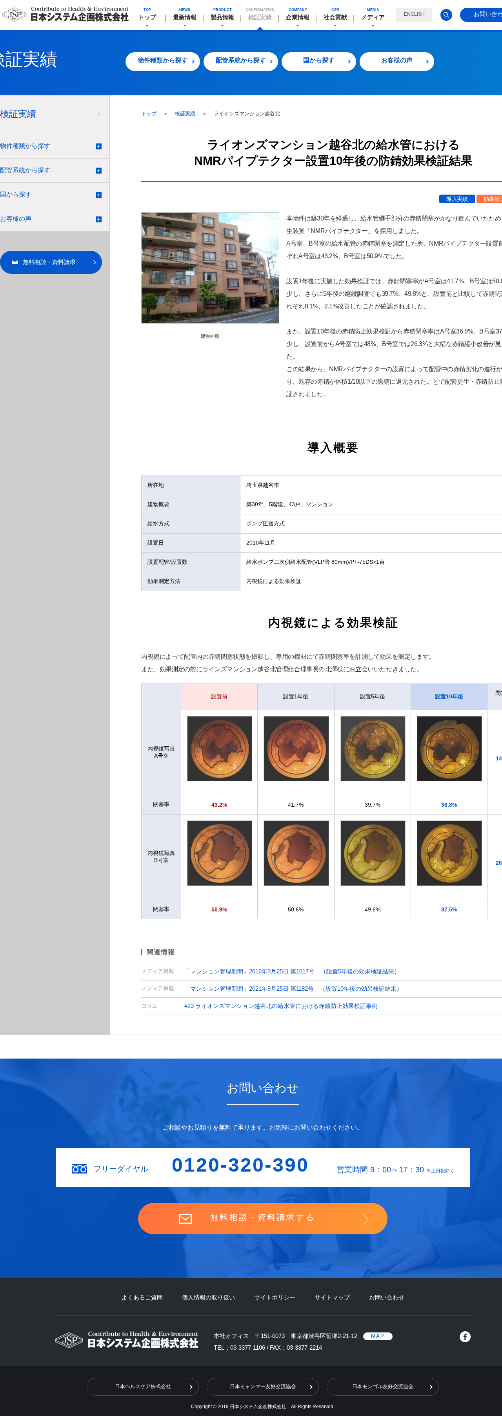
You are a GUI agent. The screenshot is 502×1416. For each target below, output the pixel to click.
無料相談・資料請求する (262, 1217)
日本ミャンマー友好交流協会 (263, 1386)
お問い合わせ (386, 1297)
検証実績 (186, 114)
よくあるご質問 (142, 1297)
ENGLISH (414, 14)
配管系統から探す (241, 60)
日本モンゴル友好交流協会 (382, 1386)
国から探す (319, 60)
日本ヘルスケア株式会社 (143, 1386)
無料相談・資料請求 (49, 262)
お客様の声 (397, 60)
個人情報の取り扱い (208, 1297)
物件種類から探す (163, 60)
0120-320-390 (240, 1165)
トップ (149, 114)
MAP (377, 1336)
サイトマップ (332, 1297)
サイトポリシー (274, 1297)
